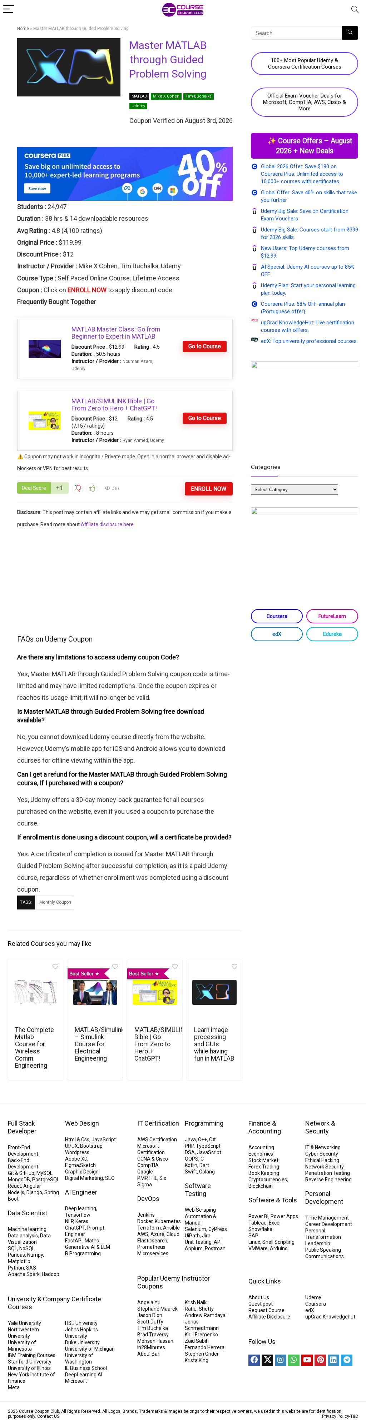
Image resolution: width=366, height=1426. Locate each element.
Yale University (24, 1323)
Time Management (327, 1218)
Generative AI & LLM (87, 1247)
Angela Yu (148, 1302)
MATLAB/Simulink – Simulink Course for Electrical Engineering (99, 1044)
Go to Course (204, 346)
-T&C (353, 1416)
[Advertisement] (125, 580)
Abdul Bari (148, 1354)
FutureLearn (332, 616)
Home (23, 28)
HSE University (81, 1323)
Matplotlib (19, 1261)
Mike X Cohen (166, 96)
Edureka (332, 634)
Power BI (258, 1216)
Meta (14, 1387)
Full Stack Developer (22, 1127)
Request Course (266, 1310)
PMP (142, 1178)
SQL (12, 1248)
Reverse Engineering (328, 1179)
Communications (324, 1256)
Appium (194, 1248)
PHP (189, 1146)
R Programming (83, 1253)
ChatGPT (75, 1228)
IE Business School (86, 1368)
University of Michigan (90, 1349)
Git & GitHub (21, 1173)
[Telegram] (346, 1360)
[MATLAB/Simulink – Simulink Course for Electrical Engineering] (95, 992)
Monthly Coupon (55, 902)
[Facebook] (254, 1360)
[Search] (354, 9)
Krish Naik (196, 1302)
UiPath (192, 1235)
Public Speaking (323, 1250)
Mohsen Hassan (155, 1341)
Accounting (261, 1147)
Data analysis (23, 1235)
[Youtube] (307, 1360)
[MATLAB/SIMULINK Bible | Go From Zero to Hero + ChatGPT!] (155, 992)
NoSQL (27, 1248)
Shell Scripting (278, 1242)
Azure (157, 1234)
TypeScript (208, 1146)
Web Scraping (200, 1210)
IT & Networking (323, 1147)
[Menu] (8, 9)
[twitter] (267, 1360)
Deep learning (80, 1208)
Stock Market (263, 1160)
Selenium (195, 1229)
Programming (204, 1123)
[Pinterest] (320, 1360)
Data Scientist (27, 1213)
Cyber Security (321, 1154)
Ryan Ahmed (135, 440)
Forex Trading (263, 1167)
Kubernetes (168, 1221)
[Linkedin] (333, 1360)
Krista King (196, 1360)
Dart (204, 1165)
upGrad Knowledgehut (330, 1317)
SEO (110, 1178)
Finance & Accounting (264, 1127)
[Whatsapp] (294, 1360)
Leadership (317, 1243)
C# (212, 1139)
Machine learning (27, 1229)
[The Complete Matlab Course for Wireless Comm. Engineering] (35, 992)
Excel (275, 1223)
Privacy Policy (335, 1416)
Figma (72, 1165)
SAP (253, 1235)
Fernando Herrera (204, 1347)
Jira (206, 1235)
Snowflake (260, 1229)
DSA (190, 1152)
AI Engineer (81, 1192)
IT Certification (158, 1123)
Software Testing (198, 1189)
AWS (142, 1234)
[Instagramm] (280, 1360)
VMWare (258, 1248)
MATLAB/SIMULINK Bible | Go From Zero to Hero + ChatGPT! (114, 404)
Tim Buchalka (199, 96)
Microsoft (76, 1381)
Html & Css (77, 1139)
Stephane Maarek (157, 1309)
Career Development (328, 1224)
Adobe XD (76, 1159)
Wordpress (77, 1152)
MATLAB (139, 96)
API (218, 1242)
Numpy (35, 1255)
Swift (191, 1172)
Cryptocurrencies (267, 1179)
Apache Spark (24, 1274)
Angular (32, 1186)
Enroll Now (208, 488)
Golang (207, 1172)
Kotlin (191, 1165)
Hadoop (50, 1274)
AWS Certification (157, 1139)
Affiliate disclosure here (107, 524)
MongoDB (19, 1179)
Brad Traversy (153, 1334)
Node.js (16, 1192)
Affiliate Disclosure (269, 1317)
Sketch (88, 1165)
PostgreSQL (45, 1179)
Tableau (257, 1223)
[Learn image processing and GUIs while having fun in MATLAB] (214, 992)
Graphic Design (82, 1172)
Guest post (260, 1304)
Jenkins (146, 1215)
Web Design (82, 1123)
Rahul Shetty (199, 1309)
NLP (69, 1221)
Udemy (138, 106)
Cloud (173, 1234)
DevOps (148, 1198)
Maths (92, 1240)
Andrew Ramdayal (206, 1315)
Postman (215, 1248)
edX (276, 634)
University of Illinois (29, 1368)
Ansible (171, 1228)
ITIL (153, 1178)
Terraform (149, 1228)
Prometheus (151, 1247)
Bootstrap (91, 1146)
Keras (81, 1221)
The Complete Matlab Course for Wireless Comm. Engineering (34, 1047)
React (14, 1186)
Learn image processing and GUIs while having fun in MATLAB (214, 1044)
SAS (31, 1268)
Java (190, 1139)
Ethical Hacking (322, 1160)
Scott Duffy (150, 1322)
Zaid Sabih (197, 1341)
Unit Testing (198, 1242)
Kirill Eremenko (201, 1334)
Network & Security (320, 1127)
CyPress (217, 1229)
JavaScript (104, 1139)
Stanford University (29, 1362)
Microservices (152, 1253)
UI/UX (71, 1146)
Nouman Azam (137, 361)
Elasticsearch (152, 1240)
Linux (254, 1242)
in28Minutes (151, 1347)
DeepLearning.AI (83, 1374)
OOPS (191, 1159)
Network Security (324, 1167)
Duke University (82, 1342)
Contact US (48, 1416)
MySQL (44, 1173)
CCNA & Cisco (152, 1159)
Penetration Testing (327, 1173)
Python (16, 1268)
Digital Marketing (84, 1178)
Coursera (277, 616)
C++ (202, 1139)
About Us (258, 1297)
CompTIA (148, 1165)
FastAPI (74, 1240)
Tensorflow (77, 1215)
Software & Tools (272, 1200)
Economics (260, 1154)
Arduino (279, 1248)
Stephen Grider (202, 1354)
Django (34, 1192)
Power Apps (284, 1216)
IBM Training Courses (31, 1355)
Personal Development (324, 1197)
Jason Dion (149, 1315)
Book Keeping (263, 1173)
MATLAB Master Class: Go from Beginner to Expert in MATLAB (115, 332)
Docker (145, 1221)
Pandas (16, 1255)
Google (145, 1172)
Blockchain (260, 1186)
